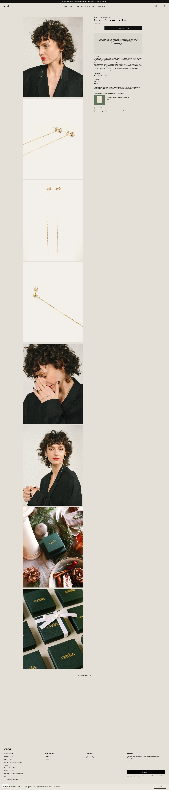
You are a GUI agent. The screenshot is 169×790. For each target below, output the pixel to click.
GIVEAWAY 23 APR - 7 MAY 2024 (13, 773)
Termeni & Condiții (9, 768)
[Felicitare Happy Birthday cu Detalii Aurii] (99, 100)
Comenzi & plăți (8, 756)
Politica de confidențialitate (156, 775)
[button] (71, 6)
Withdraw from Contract (11, 779)
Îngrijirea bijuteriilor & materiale (13, 762)
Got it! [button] (160, 787)
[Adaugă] (139, 102)
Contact (47, 759)
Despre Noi (48, 756)
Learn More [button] (56, 787)
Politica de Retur (9, 770)
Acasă (95, 17)
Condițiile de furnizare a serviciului (133, 776)
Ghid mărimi (7, 765)
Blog (5, 776)
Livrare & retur (8, 759)
